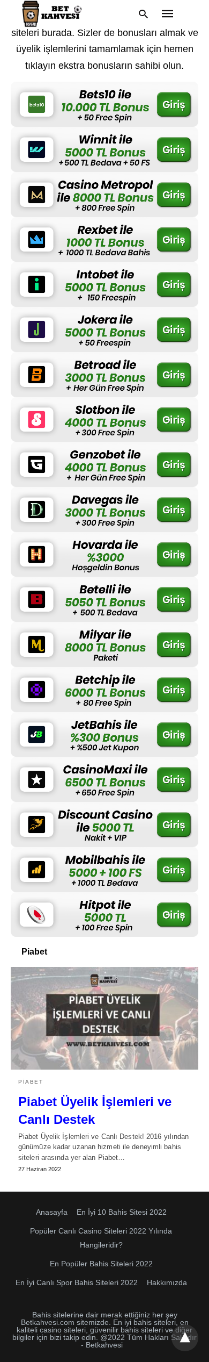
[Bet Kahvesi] (53, 13)
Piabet (30, 1082)
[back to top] (184, 1337)
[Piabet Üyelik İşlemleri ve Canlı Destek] (104, 1018)
